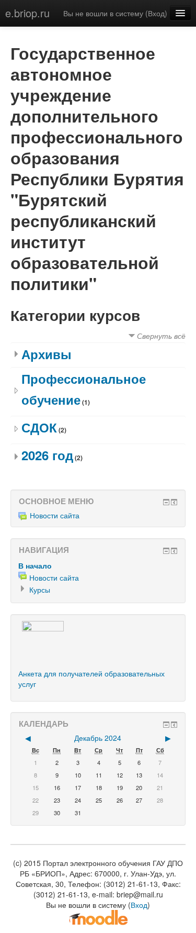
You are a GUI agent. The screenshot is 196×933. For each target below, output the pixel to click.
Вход (156, 13)
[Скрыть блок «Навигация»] (166, 551)
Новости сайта (54, 515)
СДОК (39, 427)
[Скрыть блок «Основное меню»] (166, 502)
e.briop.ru (27, 12)
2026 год (47, 455)
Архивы (46, 354)
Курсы (39, 589)
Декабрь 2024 (97, 737)
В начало (35, 565)
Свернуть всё (161, 335)
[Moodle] (98, 917)
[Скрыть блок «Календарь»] (166, 724)
